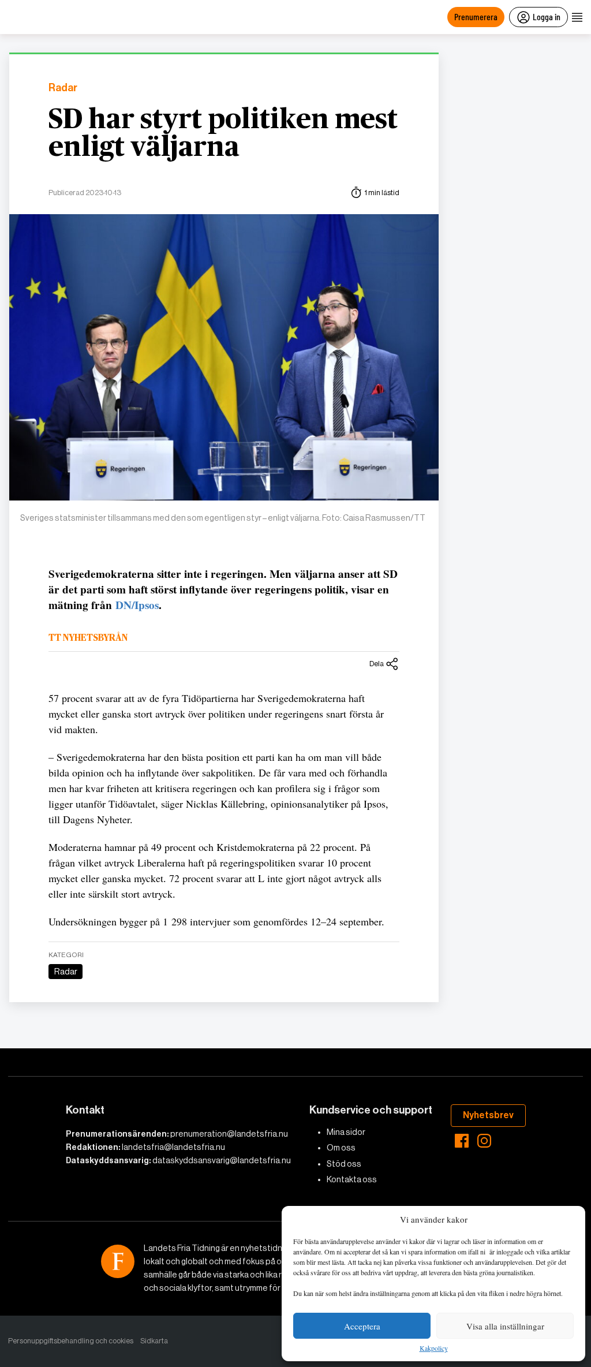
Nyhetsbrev (488, 1115)
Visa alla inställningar (505, 1326)
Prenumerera (476, 16)
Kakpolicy (434, 1348)
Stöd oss (344, 1163)
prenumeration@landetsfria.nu (229, 1133)
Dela (376, 663)
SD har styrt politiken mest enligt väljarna (223, 134)
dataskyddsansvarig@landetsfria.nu (221, 1160)
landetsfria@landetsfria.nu (173, 1147)
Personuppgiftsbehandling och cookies (70, 1340)
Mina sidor (346, 1132)
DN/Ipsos (137, 605)
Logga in (546, 16)
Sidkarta (154, 1340)
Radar (62, 88)
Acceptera (362, 1326)
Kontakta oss (352, 1179)
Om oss (341, 1147)
